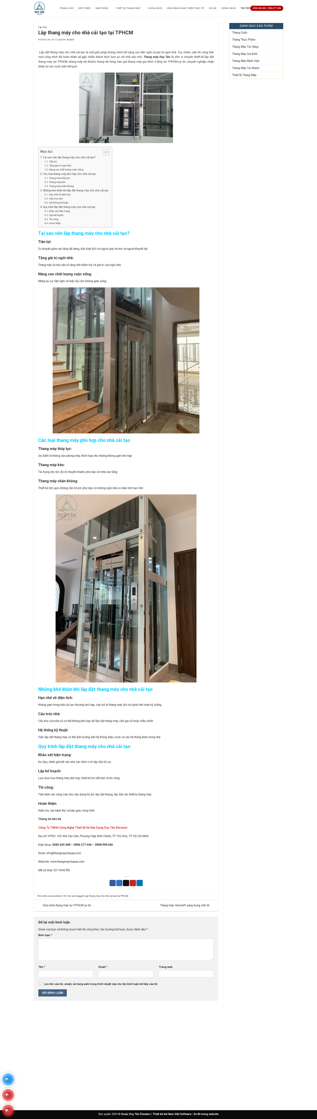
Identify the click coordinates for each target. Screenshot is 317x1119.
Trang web (165, 967)
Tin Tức (245, 8)
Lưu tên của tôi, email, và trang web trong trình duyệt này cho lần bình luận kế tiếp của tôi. (101, 984)
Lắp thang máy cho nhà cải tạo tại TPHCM (106, 896)
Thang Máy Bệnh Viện (245, 61)
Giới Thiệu (84, 8)
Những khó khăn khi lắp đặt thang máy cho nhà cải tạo (75, 190)
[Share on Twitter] (119, 883)
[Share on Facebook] (113, 883)
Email (103, 967)
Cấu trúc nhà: (56, 198)
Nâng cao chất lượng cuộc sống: (66, 169)
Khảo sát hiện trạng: (59, 211)
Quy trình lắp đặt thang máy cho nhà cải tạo (69, 207)
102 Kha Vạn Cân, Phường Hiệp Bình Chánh (84, 836)
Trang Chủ (66, 8)
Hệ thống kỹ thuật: (59, 202)
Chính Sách (228, 8)
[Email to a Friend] (126, 883)
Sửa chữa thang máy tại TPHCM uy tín (66, 905)
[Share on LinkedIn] (139, 883)
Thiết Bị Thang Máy (128, 8)
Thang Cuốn (239, 32)
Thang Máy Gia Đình (244, 54)
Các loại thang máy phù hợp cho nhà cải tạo (69, 174)
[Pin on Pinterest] (133, 883)
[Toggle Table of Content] (104, 152)
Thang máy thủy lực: (59, 177)
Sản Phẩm (101, 8)
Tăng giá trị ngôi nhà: (60, 165)
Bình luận (45, 935)
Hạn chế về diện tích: (60, 194)
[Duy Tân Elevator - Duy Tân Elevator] (44, 8)
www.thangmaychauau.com (67, 861)
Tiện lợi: (53, 161)
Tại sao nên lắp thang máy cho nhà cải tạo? (69, 157)
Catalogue (155, 8)
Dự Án (212, 8)
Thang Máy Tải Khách (245, 68)
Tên (41, 967)
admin (70, 40)
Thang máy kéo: (57, 182)
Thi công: (54, 219)
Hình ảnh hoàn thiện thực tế (185, 8)
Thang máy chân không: (61, 186)
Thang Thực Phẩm (243, 39)
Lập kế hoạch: (56, 215)
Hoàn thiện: (55, 223)
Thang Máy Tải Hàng (245, 46)
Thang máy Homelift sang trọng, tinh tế (185, 905)
